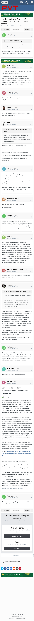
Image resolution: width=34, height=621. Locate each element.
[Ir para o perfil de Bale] (4, 237)
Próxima (27, 29)
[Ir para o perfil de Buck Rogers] (4, 369)
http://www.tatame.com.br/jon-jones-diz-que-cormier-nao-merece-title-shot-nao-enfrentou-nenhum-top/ (16, 453)
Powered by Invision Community (17, 618)
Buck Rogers (11, 368)
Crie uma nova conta (17, 536)
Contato (20, 614)
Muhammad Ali (12, 198)
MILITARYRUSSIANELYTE (15, 270)
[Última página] (32, 29)
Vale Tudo (20, 26)
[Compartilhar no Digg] (8, 568)
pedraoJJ (10, 92)
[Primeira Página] (2, 29)
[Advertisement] (17, 594)
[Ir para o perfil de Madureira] (4, 348)
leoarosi (9, 381)
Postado (13, 36)
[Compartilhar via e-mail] (17, 568)
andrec (5, 26)
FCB (8, 34)
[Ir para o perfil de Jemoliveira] (4, 497)
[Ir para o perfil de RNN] (4, 124)
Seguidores (16, 555)
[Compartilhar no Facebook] (5, 568)
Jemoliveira (10, 496)
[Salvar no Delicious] (11, 568)
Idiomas (13, 614)
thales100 (10, 107)
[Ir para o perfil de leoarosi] (4, 382)
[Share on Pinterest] (20, 568)
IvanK (8, 65)
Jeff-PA (9, 168)
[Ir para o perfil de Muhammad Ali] (4, 199)
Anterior (6, 29)
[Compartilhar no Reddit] (14, 568)
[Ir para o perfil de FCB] (4, 35)
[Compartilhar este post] (31, 36)
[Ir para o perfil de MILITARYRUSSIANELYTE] (4, 270)
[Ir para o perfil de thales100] (4, 108)
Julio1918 (10, 215)
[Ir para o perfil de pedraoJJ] (4, 93)
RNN (8, 123)
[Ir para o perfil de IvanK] (4, 66)
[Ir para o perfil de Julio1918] (4, 216)
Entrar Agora (17, 548)
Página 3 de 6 (17, 29)
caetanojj (10, 285)
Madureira (10, 347)
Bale (8, 236)
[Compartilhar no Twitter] (2, 568)
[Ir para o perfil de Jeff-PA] (4, 169)
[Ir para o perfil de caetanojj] (4, 286)
